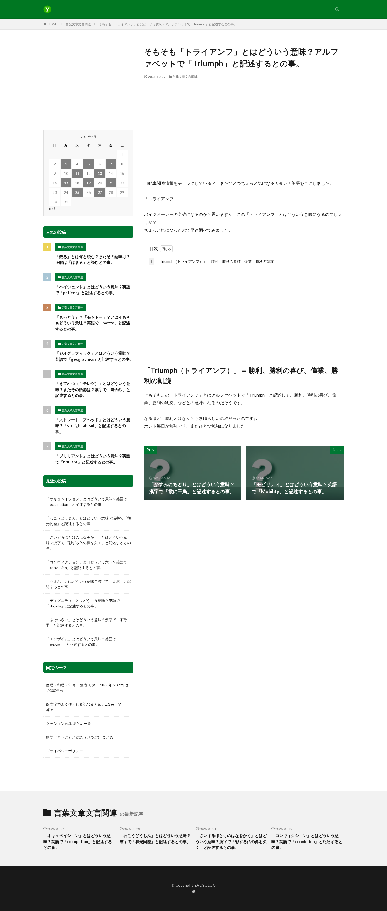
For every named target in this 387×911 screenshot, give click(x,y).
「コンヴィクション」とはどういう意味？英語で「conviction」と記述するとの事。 (86, 565)
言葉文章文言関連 (78, 24)
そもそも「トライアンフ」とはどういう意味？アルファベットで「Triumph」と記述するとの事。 (168, 24)
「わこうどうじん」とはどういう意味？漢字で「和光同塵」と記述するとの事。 (88, 521)
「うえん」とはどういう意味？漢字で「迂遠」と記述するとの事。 (88, 584)
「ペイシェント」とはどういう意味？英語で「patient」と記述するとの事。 (92, 289)
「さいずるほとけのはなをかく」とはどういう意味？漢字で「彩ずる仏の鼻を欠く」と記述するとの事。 (88, 543)
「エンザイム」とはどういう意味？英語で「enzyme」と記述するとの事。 (81, 642)
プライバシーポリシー (64, 751)
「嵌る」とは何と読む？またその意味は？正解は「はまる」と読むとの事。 (92, 259)
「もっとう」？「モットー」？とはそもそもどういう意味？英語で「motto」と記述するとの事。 (92, 323)
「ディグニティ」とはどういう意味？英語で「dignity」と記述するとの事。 (83, 603)
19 (88, 183)
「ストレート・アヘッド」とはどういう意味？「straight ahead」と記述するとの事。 (92, 425)
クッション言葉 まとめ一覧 (68, 723)
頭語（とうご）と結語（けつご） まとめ (79, 737)
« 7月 (53, 208)
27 (100, 192)
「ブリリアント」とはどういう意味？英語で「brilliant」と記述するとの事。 (92, 458)
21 (111, 183)
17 (66, 183)
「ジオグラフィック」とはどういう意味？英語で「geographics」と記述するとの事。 (94, 356)
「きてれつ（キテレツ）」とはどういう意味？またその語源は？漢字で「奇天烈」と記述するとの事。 (92, 389)
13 (100, 173)
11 (77, 173)
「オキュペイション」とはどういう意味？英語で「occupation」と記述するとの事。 (86, 502)
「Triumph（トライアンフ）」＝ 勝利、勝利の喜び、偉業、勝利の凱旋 (212, 261)
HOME (53, 24)
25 (77, 192)
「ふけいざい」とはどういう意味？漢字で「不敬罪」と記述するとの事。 (86, 622)
